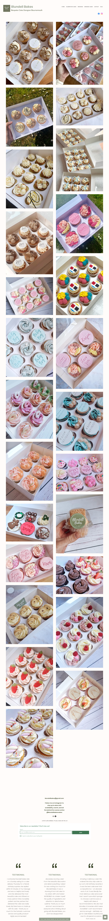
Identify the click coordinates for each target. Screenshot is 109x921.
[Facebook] (99, 14)
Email (21, 829)
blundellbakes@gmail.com (54, 798)
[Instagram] (102, 14)
